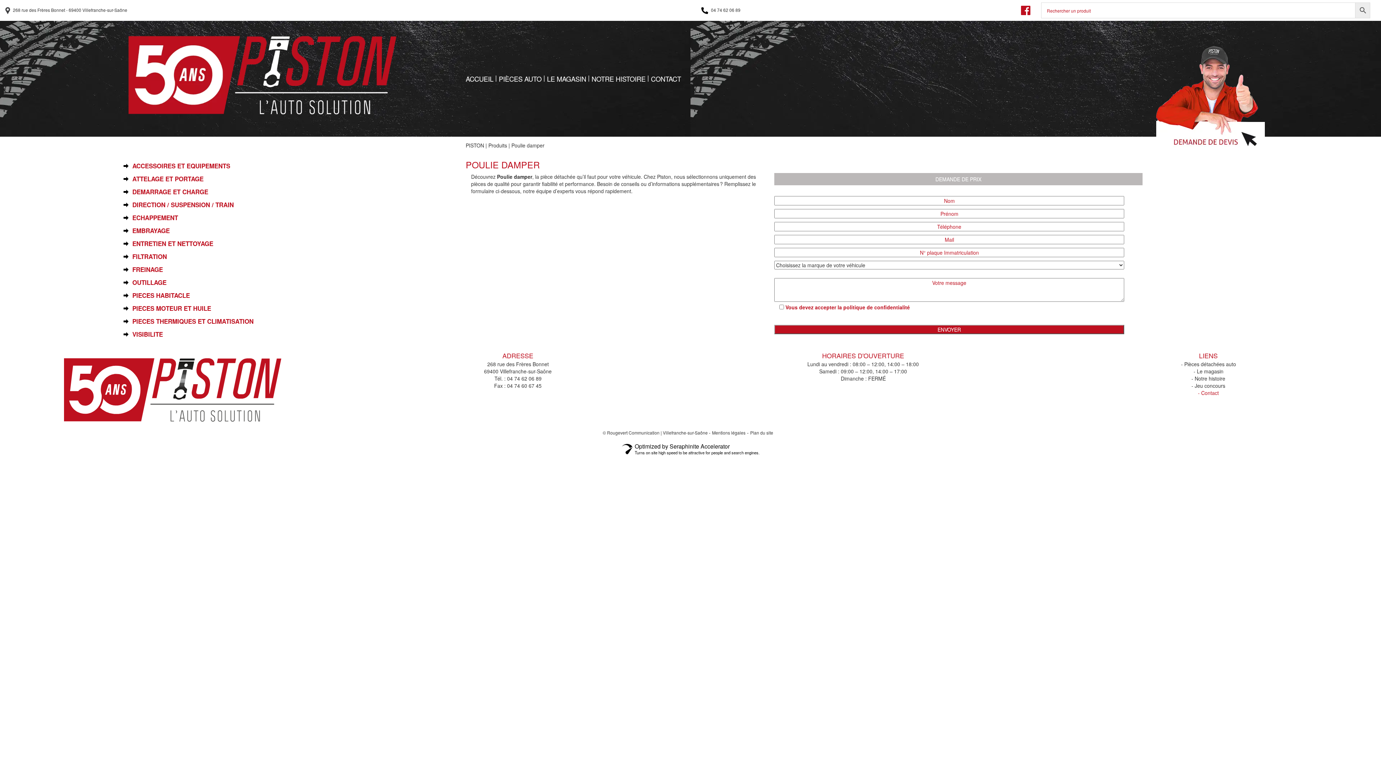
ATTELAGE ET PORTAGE (168, 179)
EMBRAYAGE (151, 230)
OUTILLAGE (149, 282)
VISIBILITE (147, 334)
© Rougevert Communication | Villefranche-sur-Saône (656, 433)
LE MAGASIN (566, 78)
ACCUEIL (479, 78)
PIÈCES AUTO (520, 78)
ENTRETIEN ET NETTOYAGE (172, 243)
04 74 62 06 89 (725, 10)
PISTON (475, 145)
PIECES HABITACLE (161, 295)
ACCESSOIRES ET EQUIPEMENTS (181, 166)
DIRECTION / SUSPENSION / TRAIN (183, 204)
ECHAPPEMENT (155, 217)
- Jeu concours (1208, 385)
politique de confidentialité (876, 307)
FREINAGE (147, 269)
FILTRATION (149, 256)
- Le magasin (1208, 371)
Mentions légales (729, 433)
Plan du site (761, 433)
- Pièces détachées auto (1208, 364)
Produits (497, 145)
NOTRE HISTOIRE (619, 78)
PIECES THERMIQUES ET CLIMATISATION (193, 321)
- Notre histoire (1208, 378)
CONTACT (666, 78)
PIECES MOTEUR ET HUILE (171, 308)
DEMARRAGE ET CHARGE (170, 191)
